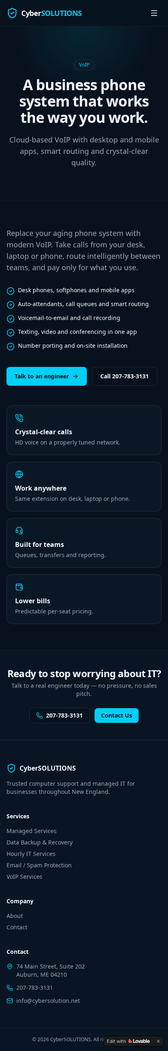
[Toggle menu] (154, 13)
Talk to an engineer (42, 376)
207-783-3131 (64, 715)
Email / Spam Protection (39, 865)
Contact (17, 927)
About (15, 916)
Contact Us (116, 715)
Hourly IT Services (31, 854)
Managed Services (32, 831)
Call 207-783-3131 (124, 376)
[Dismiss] (158, 1041)
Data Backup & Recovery (40, 842)
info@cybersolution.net (48, 1000)
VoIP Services (24, 876)
